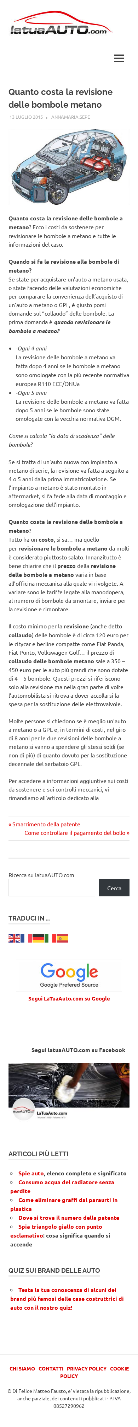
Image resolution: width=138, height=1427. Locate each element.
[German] (39, 937)
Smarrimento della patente (46, 823)
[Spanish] (63, 937)
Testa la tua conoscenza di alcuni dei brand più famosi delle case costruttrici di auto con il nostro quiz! (67, 1298)
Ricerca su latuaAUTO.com (41, 874)
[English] (14, 937)
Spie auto (31, 1173)
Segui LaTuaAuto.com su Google (69, 998)
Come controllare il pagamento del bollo (74, 832)
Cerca (114, 887)
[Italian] (51, 937)
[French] (27, 937)
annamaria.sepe (70, 117)
